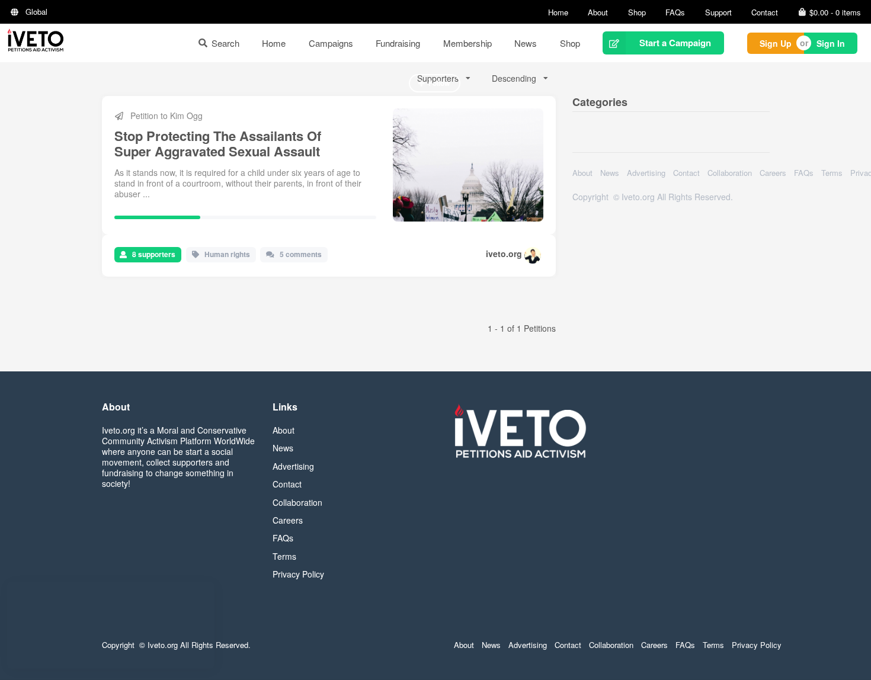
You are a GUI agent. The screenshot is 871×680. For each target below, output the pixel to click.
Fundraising (398, 43)
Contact (764, 12)
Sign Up (776, 43)
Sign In (830, 43)
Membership (467, 43)
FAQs (675, 12)
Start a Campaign (675, 42)
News (525, 43)
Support (718, 12)
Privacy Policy (298, 574)
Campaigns (331, 43)
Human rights (227, 254)
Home (558, 12)
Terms (832, 172)
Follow (439, 83)
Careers (773, 172)
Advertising (646, 172)
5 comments (301, 254)
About (598, 12)
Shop (637, 12)
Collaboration (729, 172)
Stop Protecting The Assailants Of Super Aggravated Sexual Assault (217, 143)
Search (225, 43)
